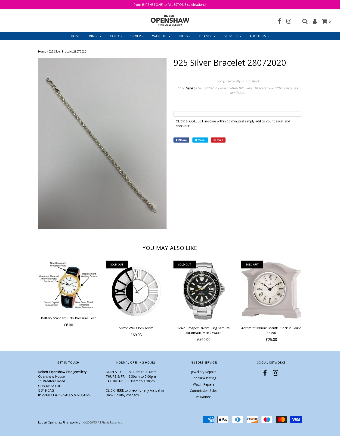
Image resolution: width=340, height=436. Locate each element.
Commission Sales (203, 390)
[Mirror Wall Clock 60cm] (136, 291)
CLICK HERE (115, 390)
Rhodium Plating (204, 378)
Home (75, 36)
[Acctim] (271, 291)
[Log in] (312, 21)
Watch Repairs (203, 384)
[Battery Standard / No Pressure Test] (68, 286)
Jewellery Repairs (203, 372)
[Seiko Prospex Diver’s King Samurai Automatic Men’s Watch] (203, 291)
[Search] (302, 21)
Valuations (203, 397)
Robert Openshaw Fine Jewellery (59, 422)
